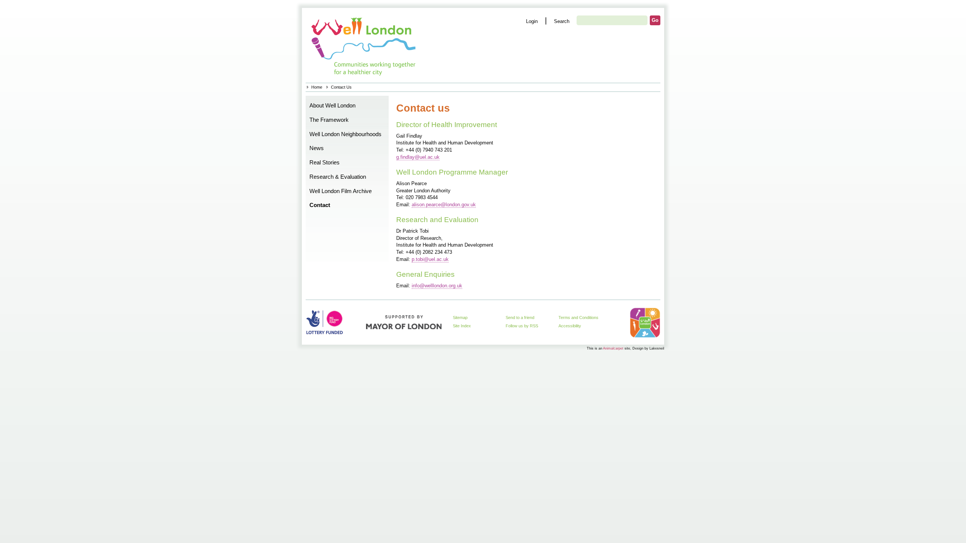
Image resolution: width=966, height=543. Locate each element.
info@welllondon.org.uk (437, 285)
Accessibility (569, 326)
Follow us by (522, 326)
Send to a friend (520, 317)
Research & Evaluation (337, 177)
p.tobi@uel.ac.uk (430, 259)
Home (364, 45)
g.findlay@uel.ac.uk (418, 157)
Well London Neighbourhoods (345, 134)
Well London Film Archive (340, 191)
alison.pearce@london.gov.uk (444, 204)
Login (532, 21)
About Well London (332, 106)
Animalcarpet (613, 348)
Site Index (462, 326)
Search (561, 21)
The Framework (329, 120)
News (316, 148)
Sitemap (460, 317)
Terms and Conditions (578, 317)
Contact (319, 205)
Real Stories (324, 163)
